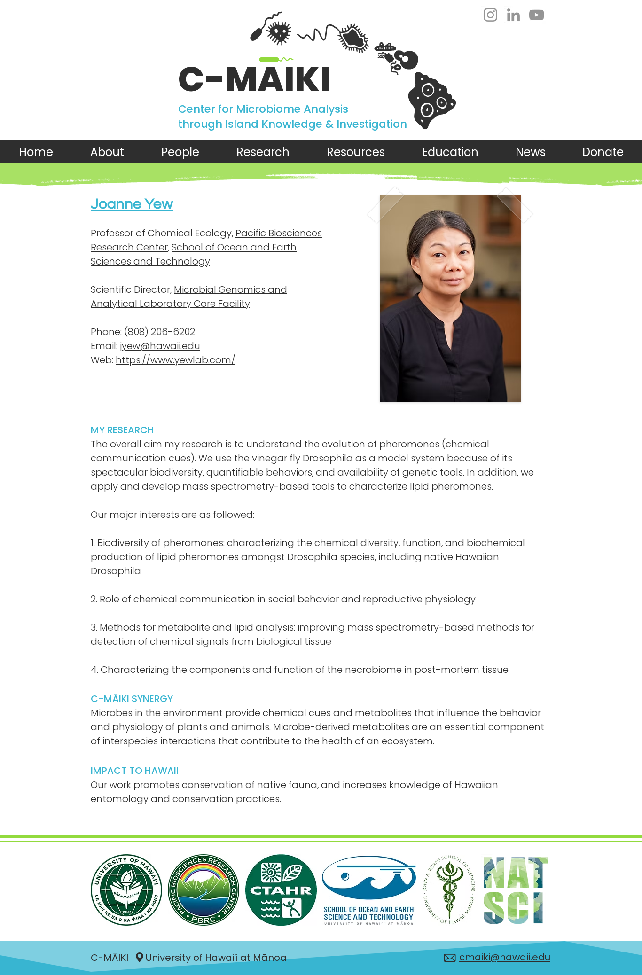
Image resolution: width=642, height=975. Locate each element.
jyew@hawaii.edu (160, 345)
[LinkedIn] (513, 15)
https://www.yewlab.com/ (175, 360)
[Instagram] (490, 15)
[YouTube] (536, 15)
